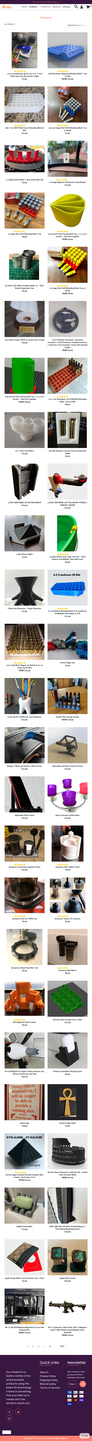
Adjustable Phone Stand (24, 815)
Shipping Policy (49, 1380)
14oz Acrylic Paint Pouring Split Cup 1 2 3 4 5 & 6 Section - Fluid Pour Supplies (67, 235)
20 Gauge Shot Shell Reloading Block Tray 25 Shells (67, 289)
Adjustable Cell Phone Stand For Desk (67, 766)
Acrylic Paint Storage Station (67, 717)
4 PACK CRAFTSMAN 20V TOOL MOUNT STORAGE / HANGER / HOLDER (67, 504)
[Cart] (88, 8)
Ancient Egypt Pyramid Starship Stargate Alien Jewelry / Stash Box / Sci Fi (24, 1176)
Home (24, 7)
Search (44, 1372)
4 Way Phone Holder (24, 554)
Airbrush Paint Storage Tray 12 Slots (67, 1020)
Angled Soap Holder (24, 1227)
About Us (56, 7)
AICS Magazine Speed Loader (24, 1022)
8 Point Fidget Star (67, 663)
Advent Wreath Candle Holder (67, 815)
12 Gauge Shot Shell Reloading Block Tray (24, 234)
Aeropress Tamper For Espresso (67, 919)
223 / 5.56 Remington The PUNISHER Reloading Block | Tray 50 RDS (67, 400)
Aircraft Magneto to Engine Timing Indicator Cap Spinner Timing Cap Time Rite (24, 1072)
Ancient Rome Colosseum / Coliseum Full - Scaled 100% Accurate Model (67, 1173)
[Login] (82, 8)
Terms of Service (50, 1387)
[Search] (76, 8)
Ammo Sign (24, 1123)
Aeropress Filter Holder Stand (68, 867)
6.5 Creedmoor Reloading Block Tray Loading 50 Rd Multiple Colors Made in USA (67, 612)
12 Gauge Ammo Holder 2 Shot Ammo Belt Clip (24, 180)
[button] (20, 71)
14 (50, 1346)
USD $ (5, 1432)
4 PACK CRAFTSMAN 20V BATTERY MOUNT (24, 503)
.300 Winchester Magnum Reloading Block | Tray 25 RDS (67, 75)
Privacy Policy (48, 1376)
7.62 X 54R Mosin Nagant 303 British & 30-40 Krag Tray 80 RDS (24, 666)
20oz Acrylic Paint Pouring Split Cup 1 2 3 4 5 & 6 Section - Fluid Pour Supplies (24, 398)
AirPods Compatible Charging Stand (67, 1071)
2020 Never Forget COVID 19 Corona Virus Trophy (24, 340)
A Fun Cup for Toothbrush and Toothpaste (24, 717)
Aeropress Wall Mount (67, 970)
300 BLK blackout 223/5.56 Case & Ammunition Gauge (67, 452)
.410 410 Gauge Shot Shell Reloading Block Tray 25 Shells (67, 129)
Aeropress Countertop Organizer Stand (24, 867)
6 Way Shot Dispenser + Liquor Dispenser (24, 609)
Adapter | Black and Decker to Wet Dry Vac (24, 766)
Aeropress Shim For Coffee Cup (24, 919)
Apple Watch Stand (67, 1278)
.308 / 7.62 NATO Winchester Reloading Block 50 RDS (24, 129)
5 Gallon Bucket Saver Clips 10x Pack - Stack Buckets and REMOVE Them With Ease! (68, 558)
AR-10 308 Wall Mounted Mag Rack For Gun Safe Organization (24, 1328)
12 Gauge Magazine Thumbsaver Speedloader (67, 182)
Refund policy (48, 1384)
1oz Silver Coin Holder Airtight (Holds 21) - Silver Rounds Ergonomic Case (24, 287)
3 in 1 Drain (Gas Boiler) (24, 451)
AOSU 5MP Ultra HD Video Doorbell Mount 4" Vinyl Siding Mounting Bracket (67, 1228)
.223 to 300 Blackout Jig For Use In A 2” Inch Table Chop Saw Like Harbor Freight (24, 75)
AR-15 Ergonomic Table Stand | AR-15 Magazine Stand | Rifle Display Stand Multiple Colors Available (67, 1330)
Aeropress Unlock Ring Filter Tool (24, 968)
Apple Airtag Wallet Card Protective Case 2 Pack (24, 1278)
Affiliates (66, 7)
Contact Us (45, 7)
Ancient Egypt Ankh (68, 1123)
